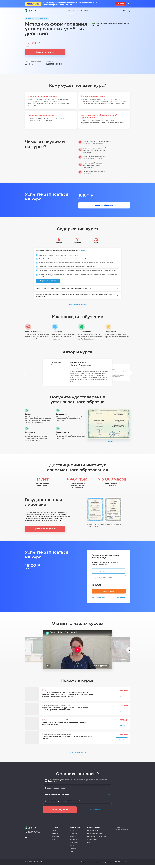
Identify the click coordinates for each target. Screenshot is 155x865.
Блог (53, 839)
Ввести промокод (98, 597)
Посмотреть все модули (78, 304)
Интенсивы (55, 833)
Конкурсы (73, 845)
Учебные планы (75, 839)
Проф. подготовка (93, 830)
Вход (125, 10)
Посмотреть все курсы (77, 752)
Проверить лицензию (45, 529)
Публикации (74, 848)
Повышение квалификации (96, 836)
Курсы (54, 830)
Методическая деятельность (37, 19)
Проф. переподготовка (95, 833)
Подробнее (120, 3)
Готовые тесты (74, 842)
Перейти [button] (122, 696)
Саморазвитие (92, 839)
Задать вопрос (95, 809)
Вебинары (55, 836)
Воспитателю (82, 10)
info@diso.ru (118, 827)
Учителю (71, 10)
